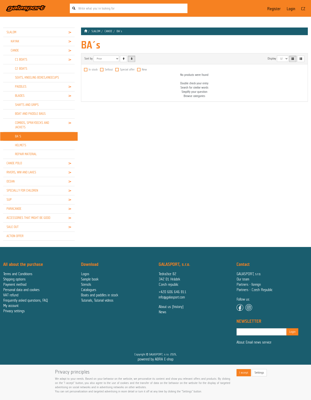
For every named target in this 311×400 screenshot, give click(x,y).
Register (274, 9)
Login (291, 9)
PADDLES (20, 86)
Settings (259, 372)
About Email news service (254, 342)
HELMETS (20, 145)
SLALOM (11, 32)
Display (272, 58)
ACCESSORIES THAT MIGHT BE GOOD (28, 217)
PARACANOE (14, 208)
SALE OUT (13, 227)
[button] (68, 32)
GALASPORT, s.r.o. (249, 274)
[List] (300, 59)
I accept (243, 372)
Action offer (15, 236)
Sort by (88, 58)
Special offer (127, 69)
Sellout (109, 69)
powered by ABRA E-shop (155, 359)
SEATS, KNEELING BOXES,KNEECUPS (37, 77)
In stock (93, 69)
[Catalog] (292, 59)
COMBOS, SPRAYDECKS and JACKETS (32, 125)
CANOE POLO (14, 163)
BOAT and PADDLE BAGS (30, 113)
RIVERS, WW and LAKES (21, 172)
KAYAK (15, 41)
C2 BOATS (21, 68)
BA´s (18, 136)
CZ (303, 9)
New (144, 69)
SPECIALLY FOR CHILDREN (22, 190)
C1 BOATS (21, 59)
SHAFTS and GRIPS (27, 104)
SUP (9, 199)
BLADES (20, 95)
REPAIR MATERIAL (26, 154)
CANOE (15, 50)
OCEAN (11, 181)
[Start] (85, 31)
